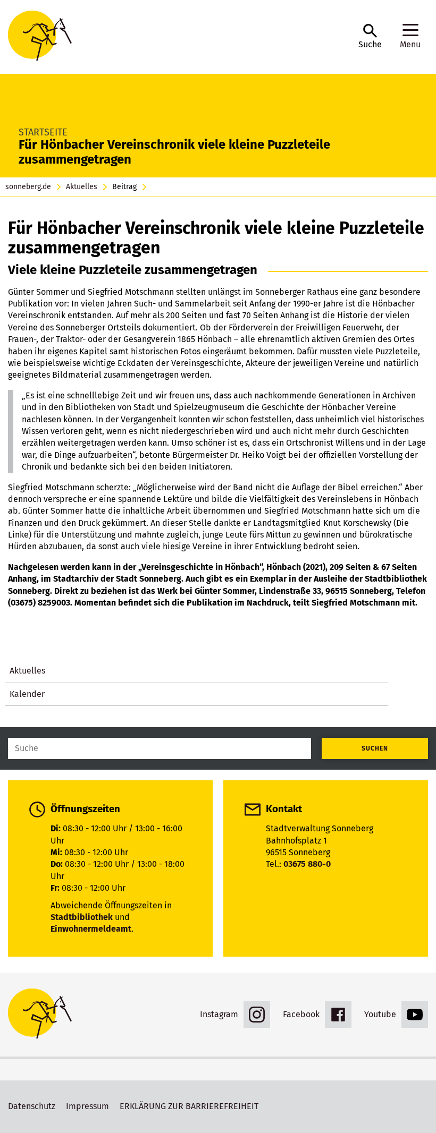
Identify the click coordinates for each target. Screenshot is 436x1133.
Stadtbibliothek (82, 917)
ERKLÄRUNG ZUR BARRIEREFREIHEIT (189, 1106)
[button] (370, 36)
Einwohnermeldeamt (91, 929)
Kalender (27, 694)
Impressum (87, 1106)
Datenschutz (31, 1106)
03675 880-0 (307, 864)
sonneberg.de (28, 187)
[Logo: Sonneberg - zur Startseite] (178, 37)
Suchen (375, 748)
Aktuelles (81, 187)
